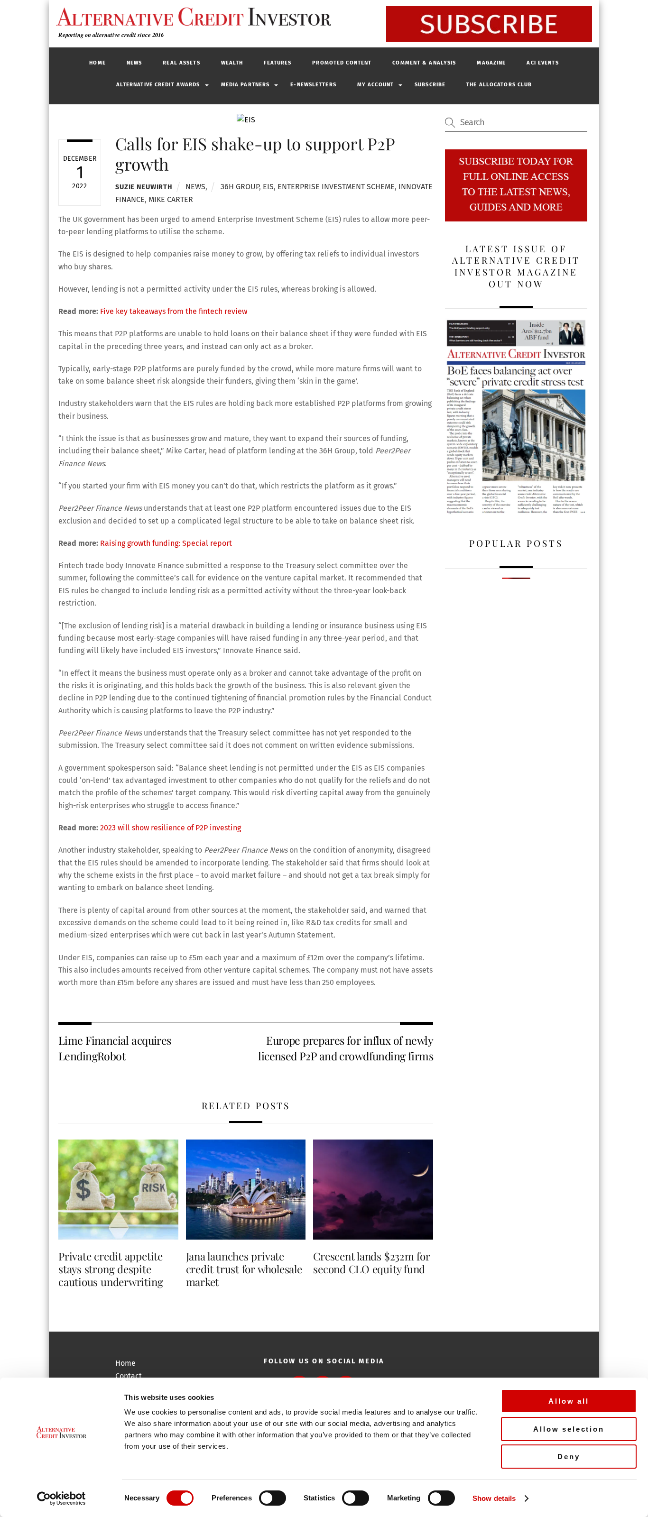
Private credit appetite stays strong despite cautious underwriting (110, 1269)
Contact (128, 1375)
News (134, 63)
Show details (494, 1498)
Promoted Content (341, 63)
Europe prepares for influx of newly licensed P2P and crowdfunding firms (345, 1048)
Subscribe (430, 85)
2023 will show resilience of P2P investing (170, 827)
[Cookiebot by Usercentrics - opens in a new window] (61, 1498)
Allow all (568, 1401)
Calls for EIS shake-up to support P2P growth (255, 153)
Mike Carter (170, 199)
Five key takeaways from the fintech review (173, 311)
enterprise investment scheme (336, 186)
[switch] (272, 1498)
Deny (568, 1457)
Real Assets (181, 63)
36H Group (240, 186)
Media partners (245, 85)
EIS (268, 186)
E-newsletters (313, 85)
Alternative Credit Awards (158, 85)
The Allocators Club (499, 85)
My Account (375, 85)
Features (277, 63)
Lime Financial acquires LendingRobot (114, 1048)
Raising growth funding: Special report (166, 543)
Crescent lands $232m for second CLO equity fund (371, 1262)
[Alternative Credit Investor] (191, 17)
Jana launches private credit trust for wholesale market (244, 1269)
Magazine (491, 63)
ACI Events (542, 63)
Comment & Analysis (424, 63)
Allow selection (568, 1429)
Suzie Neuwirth (143, 187)
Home (97, 63)
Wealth (232, 63)
